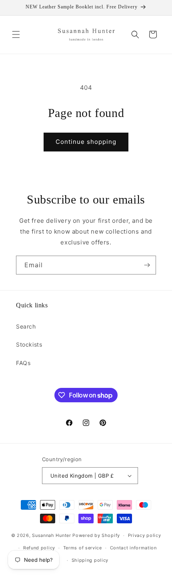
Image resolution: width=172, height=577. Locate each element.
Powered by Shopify (96, 535)
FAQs (23, 362)
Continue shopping (86, 141)
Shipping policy (90, 560)
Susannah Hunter (51, 535)
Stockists (29, 344)
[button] (16, 34)
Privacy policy (144, 535)
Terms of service (82, 548)
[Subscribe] (147, 265)
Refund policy (39, 548)
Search (26, 326)
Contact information (133, 548)
